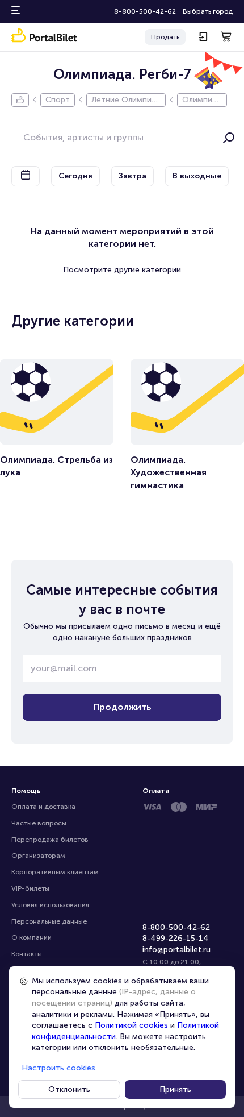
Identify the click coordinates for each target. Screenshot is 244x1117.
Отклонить (69, 1089)
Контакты (26, 954)
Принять (175, 1089)
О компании (31, 937)
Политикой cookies (131, 1025)
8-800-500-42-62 (145, 11)
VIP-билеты (30, 888)
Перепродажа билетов (50, 840)
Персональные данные (49, 921)
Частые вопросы (38, 823)
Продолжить (122, 706)
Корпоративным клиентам (55, 872)
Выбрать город (208, 11)
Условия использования (50, 905)
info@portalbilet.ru (176, 949)
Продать (165, 37)
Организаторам (38, 855)
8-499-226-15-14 (175, 938)
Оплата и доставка (43, 807)
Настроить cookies (58, 1068)
